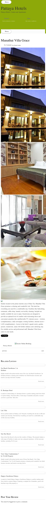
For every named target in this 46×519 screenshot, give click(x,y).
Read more (41, 381)
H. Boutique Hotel (7, 390)
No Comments (8, 45)
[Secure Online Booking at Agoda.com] (23, 343)
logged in (12, 502)
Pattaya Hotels (14, 8)
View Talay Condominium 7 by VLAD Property (10, 455)
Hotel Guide (17, 45)
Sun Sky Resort (6, 434)
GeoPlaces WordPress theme (23, 517)
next (43, 351)
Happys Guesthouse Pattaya (9, 476)
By (13, 45)
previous (4, 351)
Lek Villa (4, 410)
